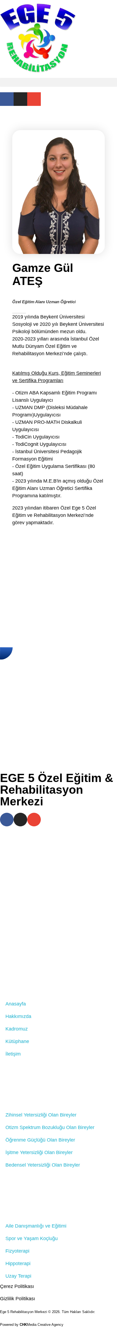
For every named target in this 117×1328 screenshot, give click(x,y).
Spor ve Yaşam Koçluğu (31, 1238)
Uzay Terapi (18, 1276)
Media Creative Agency (41, 1325)
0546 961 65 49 (72, 933)
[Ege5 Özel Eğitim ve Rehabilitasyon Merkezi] (38, 38)
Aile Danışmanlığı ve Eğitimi (35, 1226)
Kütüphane (17, 1041)
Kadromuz (16, 1029)
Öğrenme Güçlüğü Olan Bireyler (40, 1140)
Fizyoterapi (17, 1251)
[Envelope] (34, 99)
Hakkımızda (18, 1016)
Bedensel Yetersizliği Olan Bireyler (42, 1165)
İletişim (13, 1054)
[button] (58, 82)
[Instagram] (20, 99)
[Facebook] (7, 99)
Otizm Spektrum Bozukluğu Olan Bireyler (49, 1127)
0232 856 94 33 (72, 925)
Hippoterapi (17, 1263)
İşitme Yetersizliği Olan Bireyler (39, 1152)
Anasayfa (15, 1004)
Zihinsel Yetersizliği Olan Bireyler (40, 1115)
